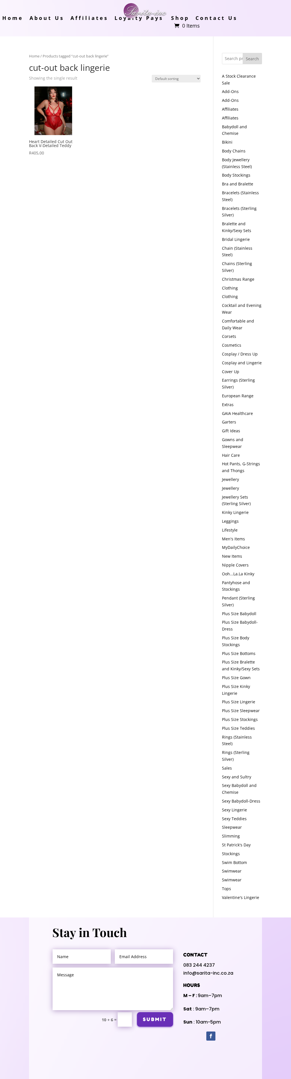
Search (252, 58)
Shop (180, 18)
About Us (47, 18)
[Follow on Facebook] (210, 1036)
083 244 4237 (199, 965)
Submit (155, 1019)
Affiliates (89, 18)
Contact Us (217, 18)
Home (12, 18)
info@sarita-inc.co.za (208, 973)
